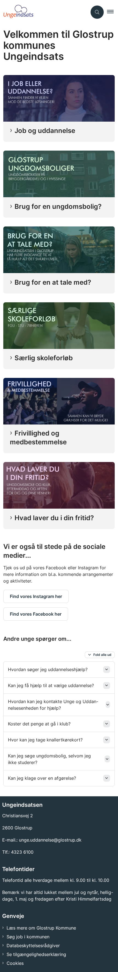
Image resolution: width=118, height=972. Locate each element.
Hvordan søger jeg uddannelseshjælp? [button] (48, 669)
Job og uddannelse (45, 131)
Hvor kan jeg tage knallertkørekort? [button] (45, 740)
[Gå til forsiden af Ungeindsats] (43, 12)
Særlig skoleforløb (44, 358)
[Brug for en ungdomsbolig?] (59, 174)
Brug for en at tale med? (53, 282)
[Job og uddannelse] (59, 98)
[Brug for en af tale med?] (59, 249)
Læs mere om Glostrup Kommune (41, 928)
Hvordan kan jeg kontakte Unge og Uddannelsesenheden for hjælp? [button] (53, 705)
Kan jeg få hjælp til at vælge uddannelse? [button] (51, 685)
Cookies (15, 963)
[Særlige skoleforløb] (59, 325)
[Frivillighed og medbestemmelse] (59, 401)
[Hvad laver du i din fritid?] (59, 485)
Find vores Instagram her (36, 596)
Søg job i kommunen (28, 936)
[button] (112, 12)
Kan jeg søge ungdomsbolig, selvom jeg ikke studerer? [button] (49, 759)
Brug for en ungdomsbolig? (58, 206)
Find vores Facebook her (35, 614)
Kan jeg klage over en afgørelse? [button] (42, 778)
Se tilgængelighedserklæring (36, 954)
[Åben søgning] (97, 12)
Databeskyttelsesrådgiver (33, 945)
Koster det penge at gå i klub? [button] (39, 724)
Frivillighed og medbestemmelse (38, 437)
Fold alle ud (102, 655)
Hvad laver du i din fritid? (54, 518)
